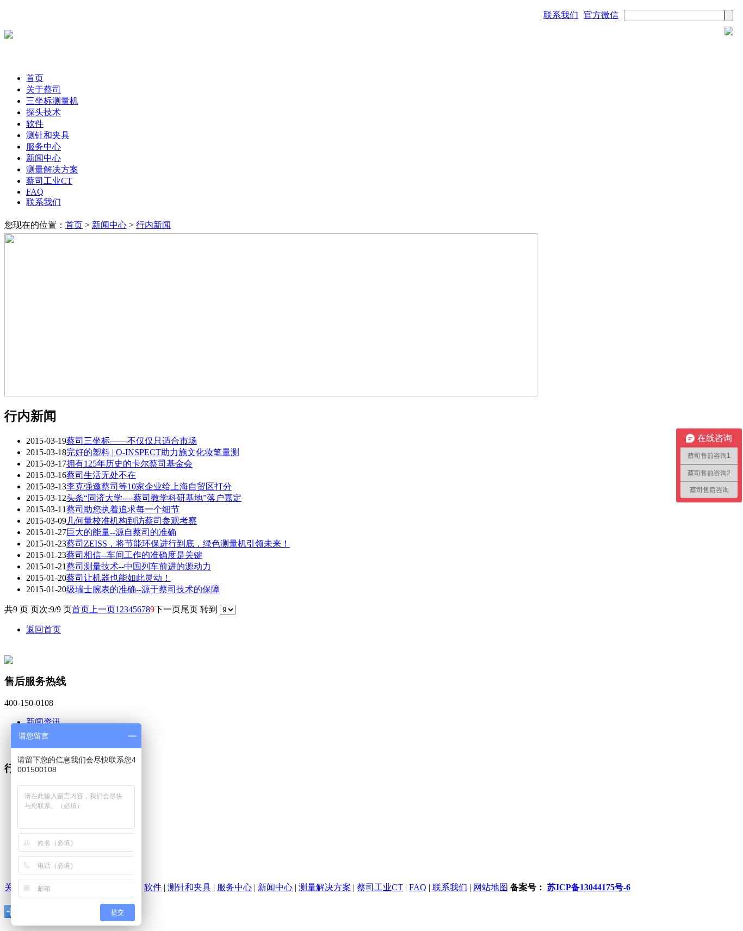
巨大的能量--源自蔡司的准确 (121, 532)
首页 (35, 78)
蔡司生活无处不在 (101, 475)
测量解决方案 (52, 169)
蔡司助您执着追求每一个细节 (122, 509)
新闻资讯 (43, 722)
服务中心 (43, 146)
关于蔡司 (43, 89)
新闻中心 (43, 158)
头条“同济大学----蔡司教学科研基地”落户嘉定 (154, 497)
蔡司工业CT (49, 180)
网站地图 (490, 887)
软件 (35, 123)
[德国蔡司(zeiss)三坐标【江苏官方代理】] (8, 35)
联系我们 (560, 15)
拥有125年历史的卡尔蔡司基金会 (129, 463)
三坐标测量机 (52, 100)
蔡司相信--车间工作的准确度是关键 (134, 555)
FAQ (35, 191)
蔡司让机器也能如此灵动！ (118, 577)
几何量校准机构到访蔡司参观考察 (131, 520)
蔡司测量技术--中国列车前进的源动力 (138, 566)
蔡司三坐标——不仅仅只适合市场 (131, 440)
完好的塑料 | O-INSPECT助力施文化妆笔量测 (152, 452)
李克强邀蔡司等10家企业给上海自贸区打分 (149, 486)
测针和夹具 (48, 135)
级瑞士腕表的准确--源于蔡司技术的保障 (143, 589)
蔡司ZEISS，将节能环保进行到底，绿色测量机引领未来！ (178, 543)
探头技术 (43, 112)
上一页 (102, 609)
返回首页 (43, 629)
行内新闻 (153, 224)
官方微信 (601, 15)
